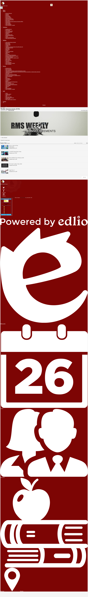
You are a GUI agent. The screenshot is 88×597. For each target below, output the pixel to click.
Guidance (7, 33)
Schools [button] (44, 105)
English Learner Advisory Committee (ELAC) (13, 75)
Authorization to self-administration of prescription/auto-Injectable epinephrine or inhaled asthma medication (23, 71)
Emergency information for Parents (11, 74)
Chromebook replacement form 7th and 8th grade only (14, 46)
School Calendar (8, 82)
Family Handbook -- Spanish (10, 25)
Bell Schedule (8, 16)
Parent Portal (8, 78)
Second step (7, 54)
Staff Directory (8, 22)
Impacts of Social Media (9, 51)
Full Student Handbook (9, 56)
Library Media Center (9, 34)
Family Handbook (8, 24)
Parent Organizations (9, 76)
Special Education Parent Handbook (11, 84)
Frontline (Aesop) (8, 94)
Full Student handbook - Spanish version (12, 57)
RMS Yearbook (8, 59)
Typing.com (7, 61)
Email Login (8, 49)
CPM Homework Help (9, 47)
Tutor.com (7, 86)
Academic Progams (9, 29)
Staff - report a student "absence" (11, 99)
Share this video (11, 110)
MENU (7, 53)
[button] (4, 11)
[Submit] (87, 143)
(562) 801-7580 (22, 197)
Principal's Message (9, 13)
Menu (6, 77)
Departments (8, 32)
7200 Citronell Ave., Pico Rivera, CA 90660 (7, 197)
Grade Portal (8, 52)
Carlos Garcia (7, 140)
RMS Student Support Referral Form (11, 81)
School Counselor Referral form (11, 55)
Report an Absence (9, 69)
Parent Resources (8, 79)
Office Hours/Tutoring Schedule (11, 38)
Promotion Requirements (9, 35)
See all (8, 143)
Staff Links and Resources (10, 97)
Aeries (7, 93)
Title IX (7, 36)
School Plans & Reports (9, 18)
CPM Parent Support (9, 72)
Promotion (7, 14)
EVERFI (7, 50)
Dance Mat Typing (9, 60)
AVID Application (8, 62)
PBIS (6, 87)
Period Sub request (9, 96)
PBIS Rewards (8, 44)
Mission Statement (8, 17)
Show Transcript (4, 137)
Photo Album (8, 20)
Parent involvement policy (10, 19)
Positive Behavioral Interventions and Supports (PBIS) (14, 21)
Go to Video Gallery (84, 110)
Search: (75, 143)
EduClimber (7, 48)
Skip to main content (3, 0)
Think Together (8, 23)
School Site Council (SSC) (10, 83)
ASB (6, 95)
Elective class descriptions (10, 37)
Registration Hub (8, 68)
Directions (7, 15)
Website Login (8, 98)
